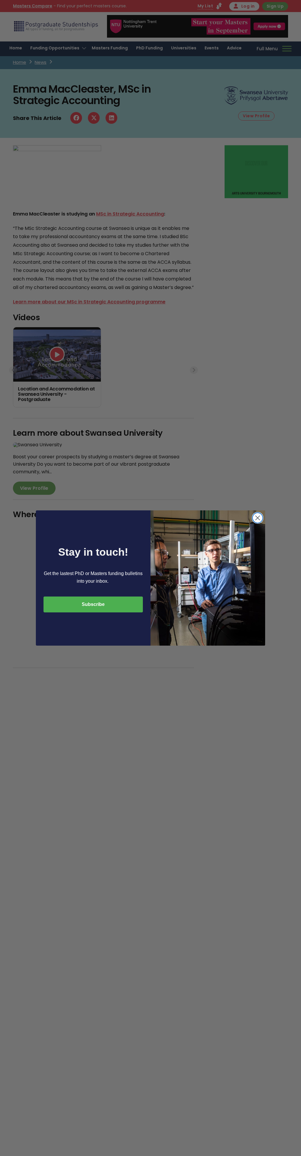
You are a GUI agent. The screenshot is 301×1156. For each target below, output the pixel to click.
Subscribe (93, 604)
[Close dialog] (257, 518)
